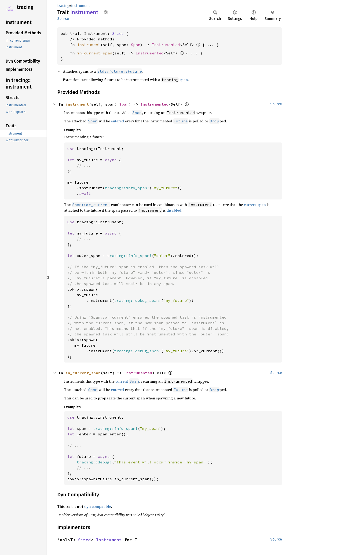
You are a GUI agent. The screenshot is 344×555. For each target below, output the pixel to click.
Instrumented (166, 44)
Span (135, 44)
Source (63, 18)
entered (117, 121)
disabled (174, 210)
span (183, 79)
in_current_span (94, 53)
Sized (118, 33)
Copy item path (106, 12)
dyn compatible (97, 506)
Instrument (109, 539)
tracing (25, 7)
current (121, 381)
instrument (80, 6)
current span (255, 204)
